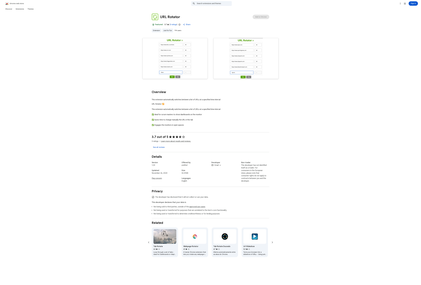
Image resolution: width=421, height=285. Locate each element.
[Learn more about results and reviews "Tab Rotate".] (159, 249)
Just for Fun (167, 30)
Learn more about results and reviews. (176, 141)
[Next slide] (272, 242)
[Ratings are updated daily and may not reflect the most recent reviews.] (179, 24)
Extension (156, 30)
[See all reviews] (159, 147)
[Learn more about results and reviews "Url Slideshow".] (249, 249)
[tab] (9, 9)
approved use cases (197, 207)
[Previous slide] (148, 242)
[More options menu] (400, 3)
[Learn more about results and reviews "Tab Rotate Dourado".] (219, 249)
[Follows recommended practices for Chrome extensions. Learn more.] (153, 24)
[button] (405, 3)
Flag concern (157, 178)
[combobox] (214, 3)
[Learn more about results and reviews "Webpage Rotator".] (188, 249)
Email (216, 165)
